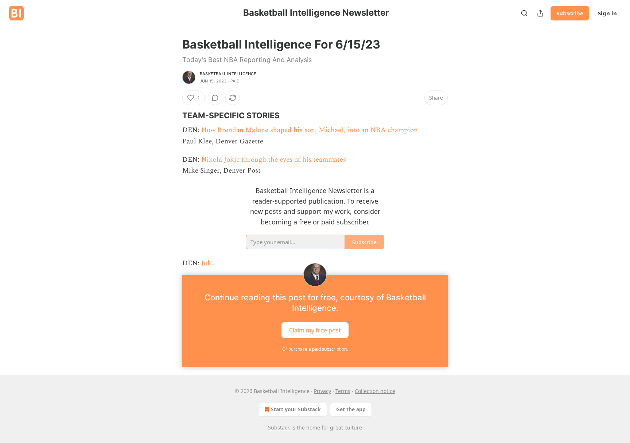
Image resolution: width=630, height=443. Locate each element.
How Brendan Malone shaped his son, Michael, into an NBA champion (309, 130)
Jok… (208, 263)
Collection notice (375, 391)
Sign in (607, 13)
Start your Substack (296, 409)
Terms (342, 391)
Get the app (351, 409)
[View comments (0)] (215, 97)
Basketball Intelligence (228, 73)
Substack (279, 427)
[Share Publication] (540, 13)
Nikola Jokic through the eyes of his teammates (273, 159)
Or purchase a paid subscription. (315, 349)
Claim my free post (315, 330)
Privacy (322, 391)
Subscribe (569, 13)
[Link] (172, 115)
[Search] (524, 13)
